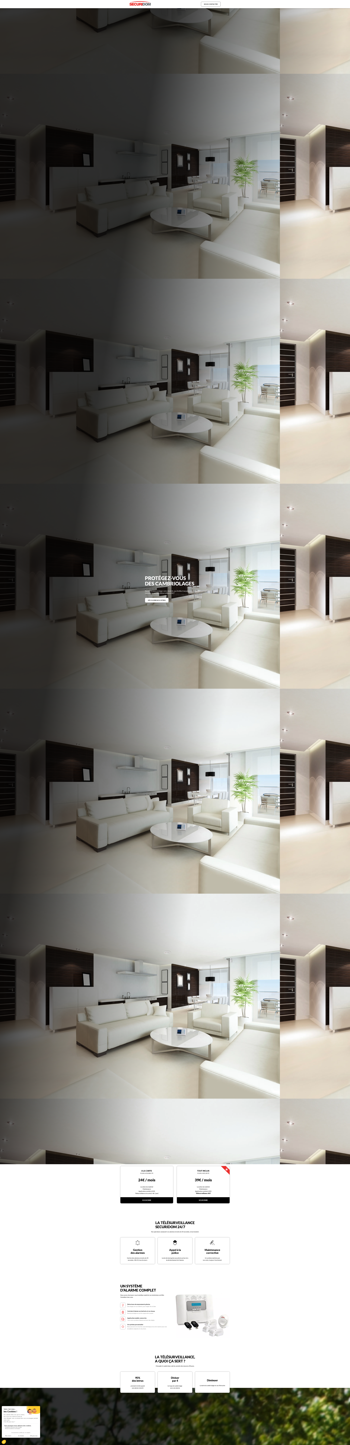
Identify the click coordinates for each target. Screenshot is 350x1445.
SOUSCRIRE (146, 1200)
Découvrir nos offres (157, 600)
